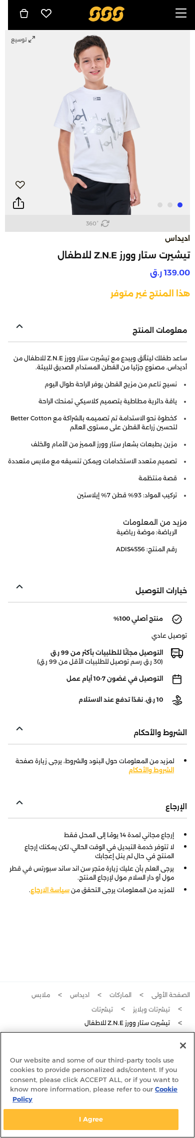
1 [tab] (180, 205)
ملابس (41, 995)
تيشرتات (102, 1009)
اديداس (177, 238)
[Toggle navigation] (181, 13)
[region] (97, 1085)
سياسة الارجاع (50, 890)
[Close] (183, 1046)
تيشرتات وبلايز (151, 1009)
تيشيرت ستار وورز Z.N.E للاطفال (127, 1023)
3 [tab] (160, 205)
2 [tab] (170, 205)
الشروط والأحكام (151, 770)
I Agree (91, 1119)
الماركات (121, 995)
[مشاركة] (18, 203)
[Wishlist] (47, 13)
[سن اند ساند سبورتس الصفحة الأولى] (106, 13)
